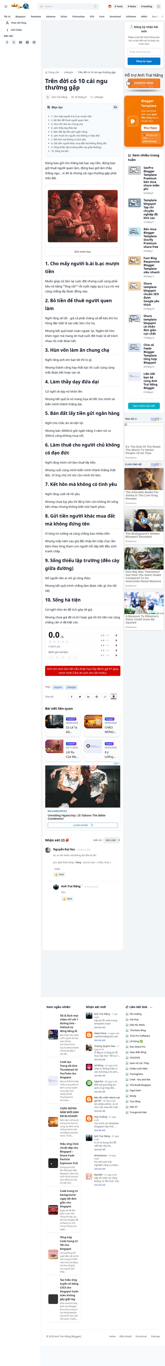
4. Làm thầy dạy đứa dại (64, 127)
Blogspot (20, 16)
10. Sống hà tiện (60, 151)
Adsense (50, 16)
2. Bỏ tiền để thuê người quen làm (69, 120)
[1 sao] (51, 657)
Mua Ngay (150, 128)
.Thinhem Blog (138, 1030)
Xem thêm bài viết (144, 406)
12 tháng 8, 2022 (83, 849)
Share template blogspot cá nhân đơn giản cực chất (150, 324)
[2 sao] (57, 657)
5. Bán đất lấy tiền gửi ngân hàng (69, 131)
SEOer (64, 16)
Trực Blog (135, 1101)
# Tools (119, 6)
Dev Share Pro (138, 1046)
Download (115, 16)
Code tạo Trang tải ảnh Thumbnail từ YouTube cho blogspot (69, 1069)
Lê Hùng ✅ (136, 1041)
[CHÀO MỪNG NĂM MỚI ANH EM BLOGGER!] (93, 726)
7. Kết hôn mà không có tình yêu (68, 139)
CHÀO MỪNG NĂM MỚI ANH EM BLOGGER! (69, 1112)
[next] (162, 16)
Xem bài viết (99, 1027)
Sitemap (155, 1336)
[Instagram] (27, 42)
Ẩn (115, 107)
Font (101, 16)
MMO (144, 16)
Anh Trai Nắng (71, 886)
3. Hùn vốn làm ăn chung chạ (67, 124)
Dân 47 (134, 1106)
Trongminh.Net (138, 1112)
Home (112, 1336)
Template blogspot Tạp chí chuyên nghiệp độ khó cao (151, 209)
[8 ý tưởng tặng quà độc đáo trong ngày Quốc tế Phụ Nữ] (93, 750)
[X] (13, 42)
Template (36, 16)
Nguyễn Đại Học (64, 849)
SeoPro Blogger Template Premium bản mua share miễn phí (152, 178)
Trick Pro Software (140, 1035)
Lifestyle (71, 687)
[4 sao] (69, 657)
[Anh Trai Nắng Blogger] (20, 6)
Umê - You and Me (140, 1079)
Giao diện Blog (138, 1052)
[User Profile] (158, 6)
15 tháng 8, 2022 (91, 886)
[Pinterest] (34, 42)
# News (132, 6)
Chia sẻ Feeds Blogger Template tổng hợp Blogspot (150, 353)
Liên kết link (138, 1007)
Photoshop (78, 16)
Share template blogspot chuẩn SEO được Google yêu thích (151, 294)
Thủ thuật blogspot (140, 1084)
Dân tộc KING (137, 1024)
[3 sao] (63, 657)
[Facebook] (7, 42)
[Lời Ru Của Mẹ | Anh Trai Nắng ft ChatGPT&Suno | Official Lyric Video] (54, 750)
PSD (92, 16)
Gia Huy (134, 1019)
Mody (133, 1095)
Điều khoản (126, 1336)
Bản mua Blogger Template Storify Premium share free (151, 238)
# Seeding (146, 6)
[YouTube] (20, 42)
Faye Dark (135, 1090)
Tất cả (7, 16)
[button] (59, 874)
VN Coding (135, 1013)
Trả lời (57, 869)
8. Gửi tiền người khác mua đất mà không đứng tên (79, 143)
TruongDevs (136, 1074)
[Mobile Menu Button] (6, 6)
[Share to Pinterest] (97, 696)
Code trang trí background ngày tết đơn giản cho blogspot (69, 1198)
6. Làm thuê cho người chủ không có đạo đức (75, 135)
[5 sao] (75, 657)
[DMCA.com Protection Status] (115, 696)
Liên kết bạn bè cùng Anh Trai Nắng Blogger (150, 381)
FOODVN (135, 1057)
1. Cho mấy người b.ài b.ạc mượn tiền (71, 116)
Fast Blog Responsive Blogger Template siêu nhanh (152, 265)
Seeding (156, 16)
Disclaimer (141, 1336)
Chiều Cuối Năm (139, 1068)
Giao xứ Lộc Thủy (139, 1063)
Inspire (58, 687)
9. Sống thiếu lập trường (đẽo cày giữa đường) (76, 147)
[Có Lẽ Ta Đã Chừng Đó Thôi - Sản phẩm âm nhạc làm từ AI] (54, 726)
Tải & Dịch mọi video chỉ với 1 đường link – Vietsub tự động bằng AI (69, 1023)
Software (131, 16)
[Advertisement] (20, 94)
